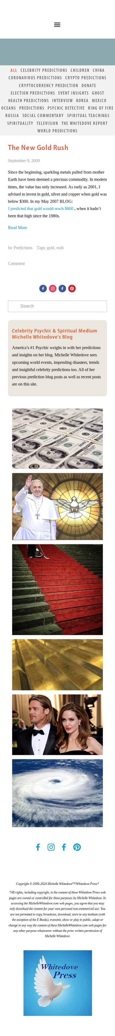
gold (50, 247)
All (13, 70)
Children (80, 70)
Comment (16, 263)
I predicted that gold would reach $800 (40, 208)
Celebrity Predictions (44, 70)
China (99, 70)
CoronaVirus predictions (35, 77)
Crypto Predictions (85, 77)
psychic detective (66, 108)
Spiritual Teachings (88, 115)
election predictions (33, 93)
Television (47, 123)
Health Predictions (28, 100)
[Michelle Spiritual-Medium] (52, 288)
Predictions (31, 108)
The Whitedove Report (85, 123)
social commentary (43, 115)
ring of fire (101, 108)
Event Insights (73, 93)
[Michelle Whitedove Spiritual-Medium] (72, 288)
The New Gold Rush (38, 147)
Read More (17, 227)
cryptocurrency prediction (48, 85)
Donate (89, 85)
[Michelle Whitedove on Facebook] (43, 288)
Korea (82, 100)
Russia (12, 115)
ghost (98, 93)
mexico (99, 100)
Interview (62, 100)
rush (60, 247)
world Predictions (57, 130)
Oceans (8, 108)
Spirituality (20, 123)
